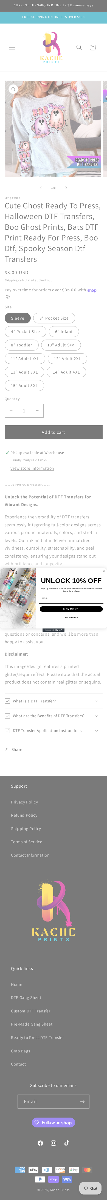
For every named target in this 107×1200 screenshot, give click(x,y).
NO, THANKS (71, 617)
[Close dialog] (104, 571)
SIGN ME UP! (71, 609)
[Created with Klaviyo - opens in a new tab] (53, 630)
